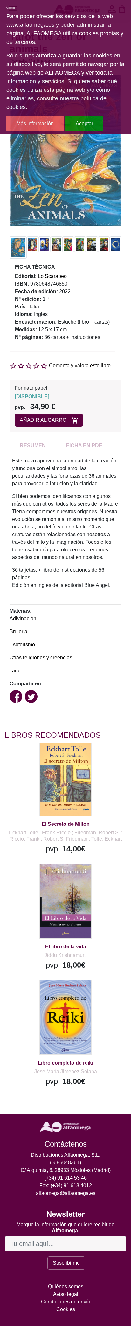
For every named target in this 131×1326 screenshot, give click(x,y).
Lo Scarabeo (52, 276)
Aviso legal (65, 1294)
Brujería (18, 631)
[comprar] (44, 755)
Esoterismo (22, 644)
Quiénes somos (65, 1286)
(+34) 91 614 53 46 (65, 1178)
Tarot (15, 670)
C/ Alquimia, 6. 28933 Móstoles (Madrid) (66, 1170)
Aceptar (84, 123)
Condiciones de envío (65, 1301)
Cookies (65, 1309)
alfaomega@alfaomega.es (65, 1193)
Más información (35, 123)
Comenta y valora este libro (80, 365)
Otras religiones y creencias (41, 657)
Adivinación (23, 618)
